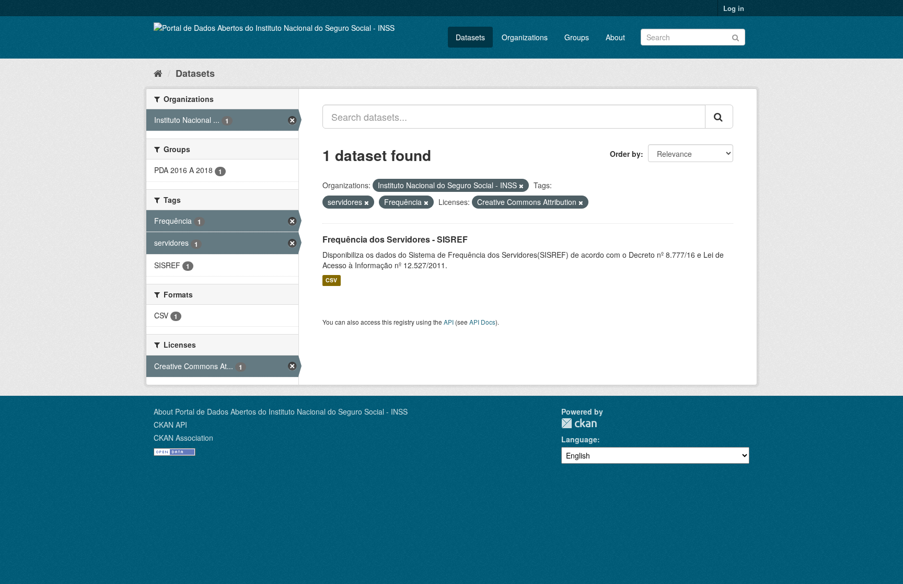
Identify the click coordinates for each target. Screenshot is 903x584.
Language (579, 439)
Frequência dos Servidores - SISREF (395, 239)
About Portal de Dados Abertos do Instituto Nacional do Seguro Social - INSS (281, 411)
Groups (576, 37)
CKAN (579, 423)
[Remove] (521, 185)
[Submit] (735, 36)
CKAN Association (183, 437)
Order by (625, 153)
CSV (331, 280)
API (449, 321)
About (615, 37)
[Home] (158, 72)
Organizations (525, 37)
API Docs (482, 321)
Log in (733, 8)
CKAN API (170, 424)
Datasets (470, 37)
